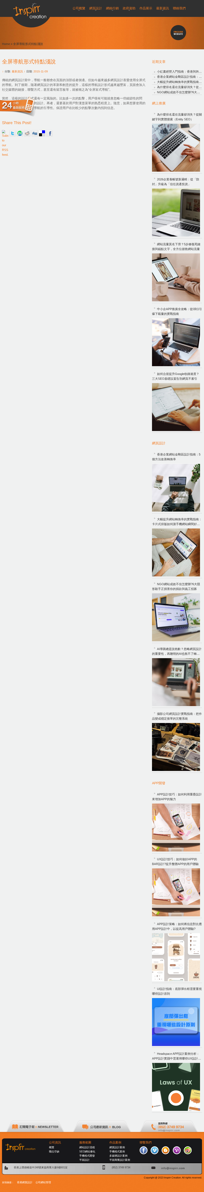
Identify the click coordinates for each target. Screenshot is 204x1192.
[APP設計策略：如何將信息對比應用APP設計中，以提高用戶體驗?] (176, 957)
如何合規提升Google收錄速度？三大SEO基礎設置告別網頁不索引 (175, 376)
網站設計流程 (87, 1147)
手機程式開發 (87, 1155)
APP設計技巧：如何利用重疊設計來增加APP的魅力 (177, 797)
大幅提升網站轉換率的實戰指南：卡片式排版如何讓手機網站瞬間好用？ (177, 522)
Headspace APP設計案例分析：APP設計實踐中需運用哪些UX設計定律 (176, 1056)
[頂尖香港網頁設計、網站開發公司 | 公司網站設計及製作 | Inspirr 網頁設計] (31, 9)
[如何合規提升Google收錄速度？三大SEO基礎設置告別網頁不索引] (176, 407)
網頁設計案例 (117, 1147)
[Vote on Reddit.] (27, 133)
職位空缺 (54, 1151)
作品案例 (115, 1142)
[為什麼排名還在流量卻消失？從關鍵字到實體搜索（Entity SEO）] (176, 148)
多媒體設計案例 (118, 1155)
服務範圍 (85, 1142)
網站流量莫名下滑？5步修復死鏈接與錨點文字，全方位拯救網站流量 (176, 246)
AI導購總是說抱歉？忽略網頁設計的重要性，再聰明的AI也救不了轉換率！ (177, 651)
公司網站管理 (43, 1182)
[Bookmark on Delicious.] (42, 133)
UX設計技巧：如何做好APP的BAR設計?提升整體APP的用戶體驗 (175, 861)
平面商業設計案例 (119, 1159)
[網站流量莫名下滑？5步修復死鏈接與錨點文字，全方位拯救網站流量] (176, 277)
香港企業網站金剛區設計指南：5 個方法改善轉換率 (176, 457)
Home (6, 44)
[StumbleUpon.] (20, 133)
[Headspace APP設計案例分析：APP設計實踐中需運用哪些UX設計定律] (176, 1087)
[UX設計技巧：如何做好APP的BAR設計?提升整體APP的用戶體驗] (176, 892)
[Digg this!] (34, 133)
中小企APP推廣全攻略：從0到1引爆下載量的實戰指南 (177, 311)
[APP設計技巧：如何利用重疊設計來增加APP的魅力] (176, 827)
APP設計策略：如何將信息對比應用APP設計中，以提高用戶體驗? (177, 926)
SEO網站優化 (87, 1151)
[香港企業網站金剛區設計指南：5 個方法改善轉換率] (176, 488)
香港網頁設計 (24, 1182)
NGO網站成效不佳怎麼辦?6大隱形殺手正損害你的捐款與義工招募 (176, 586)
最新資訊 (17, 71)
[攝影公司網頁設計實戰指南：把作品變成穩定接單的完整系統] (176, 747)
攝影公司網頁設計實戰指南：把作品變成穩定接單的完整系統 (177, 716)
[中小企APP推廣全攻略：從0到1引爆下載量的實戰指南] (176, 342)
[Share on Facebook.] (49, 133)
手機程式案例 (117, 1151)
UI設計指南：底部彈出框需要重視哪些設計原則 (177, 991)
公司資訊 (55, 1142)
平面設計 (84, 1159)
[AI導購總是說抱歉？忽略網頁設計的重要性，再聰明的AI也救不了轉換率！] (176, 682)
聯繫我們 (146, 1142)
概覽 (51, 1147)
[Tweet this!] (12, 133)
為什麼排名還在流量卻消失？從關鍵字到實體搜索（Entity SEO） (177, 117)
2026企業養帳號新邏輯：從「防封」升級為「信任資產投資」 (175, 182)
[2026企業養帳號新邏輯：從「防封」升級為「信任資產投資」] (176, 212)
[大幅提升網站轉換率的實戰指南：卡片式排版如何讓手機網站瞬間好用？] (176, 552)
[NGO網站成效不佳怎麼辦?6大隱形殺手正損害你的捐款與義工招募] (176, 617)
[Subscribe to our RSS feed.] (5, 133)
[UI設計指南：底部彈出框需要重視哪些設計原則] (176, 1022)
